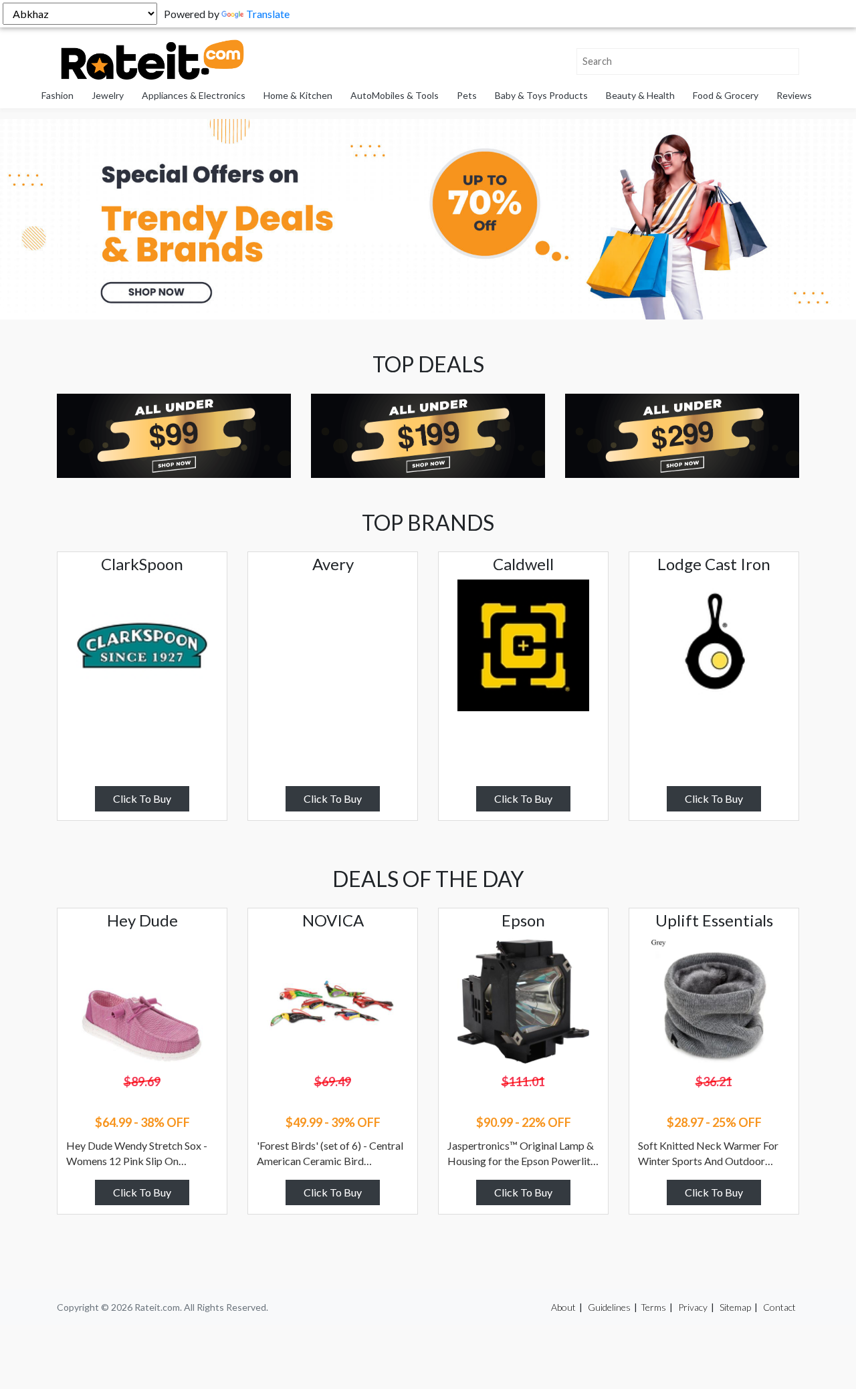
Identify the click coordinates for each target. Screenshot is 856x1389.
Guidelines (609, 1307)
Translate (268, 13)
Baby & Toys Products (541, 95)
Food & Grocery (725, 95)
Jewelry (108, 95)
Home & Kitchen (297, 95)
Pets (467, 95)
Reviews (794, 95)
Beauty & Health (640, 95)
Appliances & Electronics (193, 95)
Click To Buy (142, 798)
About (563, 1307)
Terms (653, 1307)
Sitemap (735, 1307)
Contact (779, 1307)
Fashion (57, 95)
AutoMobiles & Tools (394, 95)
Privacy (693, 1307)
